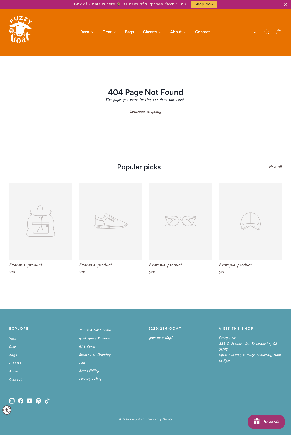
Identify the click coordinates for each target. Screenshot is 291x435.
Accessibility (89, 371)
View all (275, 167)
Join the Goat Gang (95, 330)
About (176, 31)
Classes (150, 31)
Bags (129, 31)
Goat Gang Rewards (95, 338)
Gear (108, 31)
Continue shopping (145, 112)
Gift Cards (87, 346)
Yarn (85, 31)
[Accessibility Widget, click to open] (6, 410)
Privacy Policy (90, 379)
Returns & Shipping (95, 355)
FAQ (82, 363)
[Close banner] (286, 4)
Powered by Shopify (160, 419)
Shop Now (204, 4)
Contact (202, 31)
